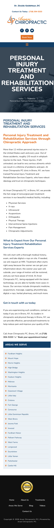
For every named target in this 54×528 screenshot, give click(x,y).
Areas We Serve (16, 505)
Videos (42, 505)
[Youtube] (32, 30)
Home (11, 500)
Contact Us (27, 511)
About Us (25, 500)
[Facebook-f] (22, 30)
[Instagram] (27, 30)
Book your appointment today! (32, 337)
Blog (31, 505)
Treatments (40, 500)
